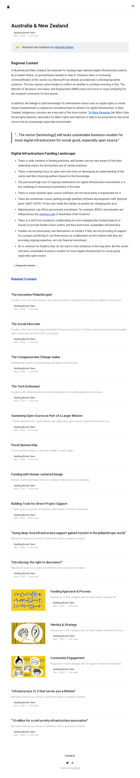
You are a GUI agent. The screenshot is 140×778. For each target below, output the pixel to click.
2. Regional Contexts (24, 265)
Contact (70, 756)
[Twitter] (67, 763)
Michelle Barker (64, 47)
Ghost (77, 768)
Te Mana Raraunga (99, 112)
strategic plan (47, 214)
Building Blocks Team (24, 32)
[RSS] (72, 763)
